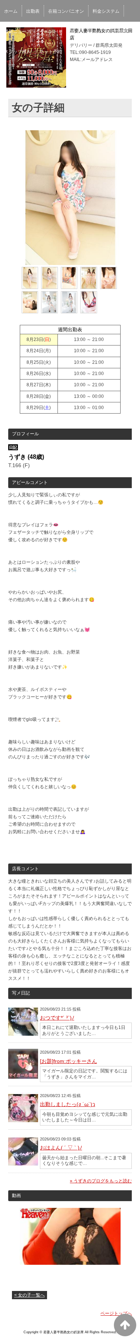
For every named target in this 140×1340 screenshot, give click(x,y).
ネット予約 (51, 51)
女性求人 (119, 31)
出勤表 (33, 11)
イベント (48, 31)
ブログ (73, 31)
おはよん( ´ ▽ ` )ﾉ (61, 1148)
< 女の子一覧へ (29, 1295)
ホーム (11, 11)
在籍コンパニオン (66, 11)
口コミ (95, 31)
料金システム (106, 11)
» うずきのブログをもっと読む (101, 1181)
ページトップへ (116, 1313)
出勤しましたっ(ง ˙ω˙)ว (67, 1104)
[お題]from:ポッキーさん (68, 1061)
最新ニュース (17, 31)
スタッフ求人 (17, 51)
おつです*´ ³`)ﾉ (57, 1018)
